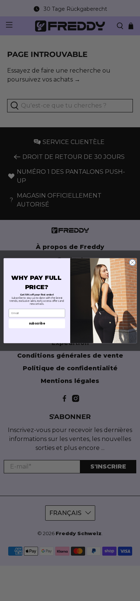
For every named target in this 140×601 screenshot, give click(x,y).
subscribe (37, 323)
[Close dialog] (132, 262)
